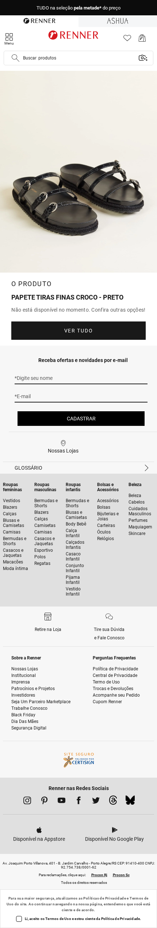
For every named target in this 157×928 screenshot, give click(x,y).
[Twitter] (95, 801)
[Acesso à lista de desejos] (127, 39)
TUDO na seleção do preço (78, 8)
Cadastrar (81, 418)
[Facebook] (78, 801)
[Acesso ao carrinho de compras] (142, 39)
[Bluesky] (130, 802)
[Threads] (113, 802)
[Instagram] (27, 801)
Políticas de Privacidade (104, 898)
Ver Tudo (78, 331)
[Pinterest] (44, 801)
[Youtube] (61, 801)
